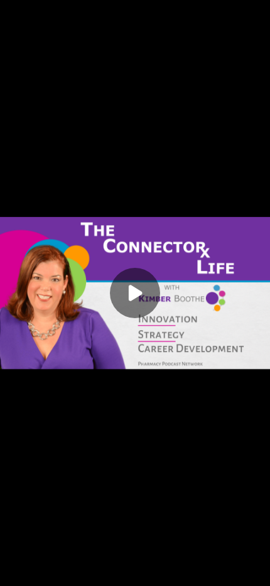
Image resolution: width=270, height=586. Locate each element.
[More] (238, 573)
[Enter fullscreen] (257, 573)
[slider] (135, 559)
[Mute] (93, 573)
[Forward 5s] (73, 573)
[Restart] (13, 573)
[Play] (53, 573)
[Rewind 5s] (33, 573)
